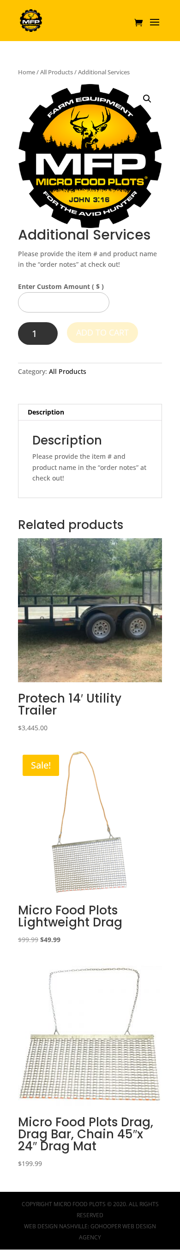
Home (26, 72)
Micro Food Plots (80, 1204)
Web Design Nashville (56, 1226)
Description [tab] (46, 412)
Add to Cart (102, 332)
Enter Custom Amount (61, 286)
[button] (147, 98)
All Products (56, 72)
